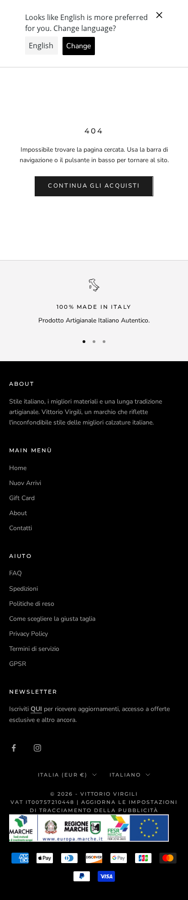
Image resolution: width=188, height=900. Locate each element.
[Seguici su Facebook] (13, 747)
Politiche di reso (31, 603)
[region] (94, 302)
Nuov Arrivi (25, 483)
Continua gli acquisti (94, 186)
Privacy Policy (28, 633)
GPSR (17, 664)
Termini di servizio (34, 648)
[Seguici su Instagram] (37, 747)
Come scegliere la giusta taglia (52, 618)
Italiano (125, 775)
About (18, 513)
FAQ (15, 573)
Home (17, 468)
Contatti (20, 528)
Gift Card (22, 498)
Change (78, 46)
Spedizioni (23, 588)
